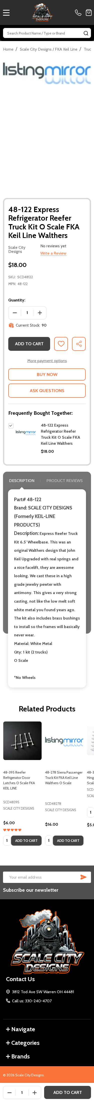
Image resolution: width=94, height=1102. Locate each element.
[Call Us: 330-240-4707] (79, 12)
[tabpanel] (22, 785)
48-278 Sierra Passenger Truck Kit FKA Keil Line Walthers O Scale (63, 777)
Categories (25, 1042)
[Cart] (88, 12)
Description (21, 480)
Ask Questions (47, 390)
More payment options (47, 360)
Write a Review (53, 253)
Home (8, 49)
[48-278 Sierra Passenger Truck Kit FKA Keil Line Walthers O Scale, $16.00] (64, 740)
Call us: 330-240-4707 (32, 1000)
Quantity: (16, 300)
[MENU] (6, 12)
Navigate (23, 1029)
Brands (20, 1056)
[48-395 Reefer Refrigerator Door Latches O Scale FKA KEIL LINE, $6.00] (22, 740)
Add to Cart (29, 344)
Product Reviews (64, 480)
